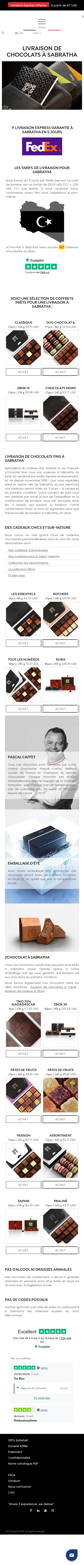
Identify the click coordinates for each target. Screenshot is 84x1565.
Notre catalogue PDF (23, 1463)
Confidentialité (19, 1458)
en (21, 33)
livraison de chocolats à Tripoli (53, 987)
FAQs (11, 1475)
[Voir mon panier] (2, 33)
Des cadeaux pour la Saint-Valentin (34, 556)
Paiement (15, 1452)
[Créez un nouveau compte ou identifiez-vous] (82, 16)
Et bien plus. (16, 575)
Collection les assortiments (28, 563)
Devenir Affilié (18, 1446)
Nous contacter (19, 1487)
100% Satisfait (18, 1440)
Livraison (14, 1481)
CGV (11, 1492)
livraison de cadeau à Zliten (25, 991)
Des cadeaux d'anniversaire (28, 550)
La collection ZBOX (21, 569)
